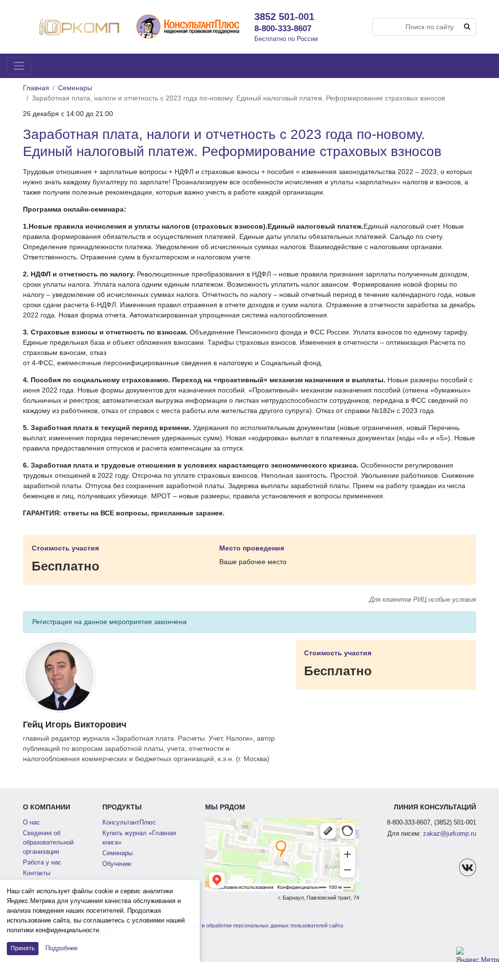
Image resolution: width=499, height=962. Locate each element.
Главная (36, 88)
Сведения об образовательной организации (48, 842)
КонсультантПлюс (129, 822)
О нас (31, 822)
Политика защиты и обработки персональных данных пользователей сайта (249, 925)
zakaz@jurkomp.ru (449, 833)
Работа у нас (42, 862)
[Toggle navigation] (19, 65)
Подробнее (61, 948)
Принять (23, 948)
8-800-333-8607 (282, 28)
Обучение (116, 864)
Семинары (75, 88)
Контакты (36, 873)
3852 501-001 (284, 16)
